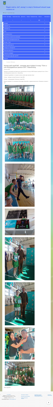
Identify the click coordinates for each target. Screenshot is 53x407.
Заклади (6, 23)
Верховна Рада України (25, 396)
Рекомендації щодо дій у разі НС (11, 55)
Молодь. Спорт (7, 42)
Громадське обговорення (9, 47)
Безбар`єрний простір (9, 44)
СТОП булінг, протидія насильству (11, 39)
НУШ (5, 31)
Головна (4, 16)
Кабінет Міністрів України (24, 398)
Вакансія (6, 58)
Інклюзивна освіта (8, 34)
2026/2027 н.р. (7, 25)
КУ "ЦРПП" (9, 394)
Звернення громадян (8, 53)
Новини (28, 16)
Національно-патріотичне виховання (12, 36)
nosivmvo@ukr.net (12, 399)
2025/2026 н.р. (7, 28)
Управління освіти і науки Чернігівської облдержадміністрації (38, 395)
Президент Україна (24, 394)
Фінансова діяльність (8, 50)
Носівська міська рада (50, 395)
